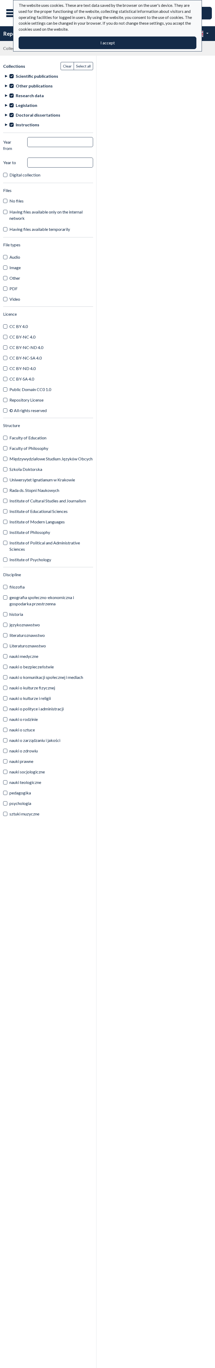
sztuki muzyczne (24, 813)
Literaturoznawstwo (27, 645)
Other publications (34, 85)
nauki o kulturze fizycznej (32, 687)
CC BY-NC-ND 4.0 (26, 347)
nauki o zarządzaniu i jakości (34, 740)
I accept (107, 42)
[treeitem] (48, 76)
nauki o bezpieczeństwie (31, 666)
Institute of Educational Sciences (38, 511)
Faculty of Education (27, 437)
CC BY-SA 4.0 (21, 378)
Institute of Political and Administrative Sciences (44, 546)
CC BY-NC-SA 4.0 (25, 357)
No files (16, 200)
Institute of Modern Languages (37, 521)
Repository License (26, 399)
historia (16, 614)
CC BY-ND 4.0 (22, 368)
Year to (9, 162)
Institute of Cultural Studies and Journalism (47, 500)
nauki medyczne (23, 656)
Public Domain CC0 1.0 (30, 389)
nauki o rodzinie (23, 719)
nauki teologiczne (25, 782)
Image (15, 267)
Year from (7, 145)
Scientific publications (37, 76)
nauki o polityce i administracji (36, 708)
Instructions (27, 124)
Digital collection (24, 174)
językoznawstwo (24, 624)
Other (14, 277)
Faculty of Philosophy (28, 448)
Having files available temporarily (39, 229)
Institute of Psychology (30, 559)
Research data (30, 95)
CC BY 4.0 (18, 326)
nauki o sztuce (22, 729)
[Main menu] (13, 13)
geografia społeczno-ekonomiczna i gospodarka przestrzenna (41, 600)
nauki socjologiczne (27, 771)
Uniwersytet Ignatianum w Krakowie (42, 479)
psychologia (20, 803)
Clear (67, 66)
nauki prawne (21, 761)
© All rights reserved (28, 410)
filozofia (17, 586)
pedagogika (20, 792)
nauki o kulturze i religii (30, 698)
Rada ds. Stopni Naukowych (34, 490)
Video (14, 299)
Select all (83, 66)
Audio (14, 256)
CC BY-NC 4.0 (22, 336)
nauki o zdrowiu (23, 750)
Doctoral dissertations (38, 114)
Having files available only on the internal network (46, 215)
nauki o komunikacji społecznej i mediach (46, 677)
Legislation (26, 105)
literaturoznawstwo (27, 635)
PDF (13, 288)
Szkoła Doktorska (25, 469)
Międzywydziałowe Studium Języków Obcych (51, 458)
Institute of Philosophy (29, 532)
